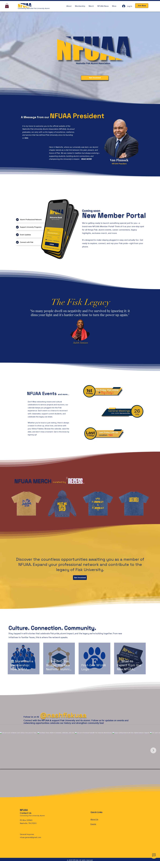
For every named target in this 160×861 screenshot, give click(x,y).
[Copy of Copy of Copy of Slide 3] (84, 348)
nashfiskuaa (67, 715)
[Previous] (13, 322)
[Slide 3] (75, 348)
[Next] (147, 322)
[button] (7, 5)
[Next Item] (153, 750)
